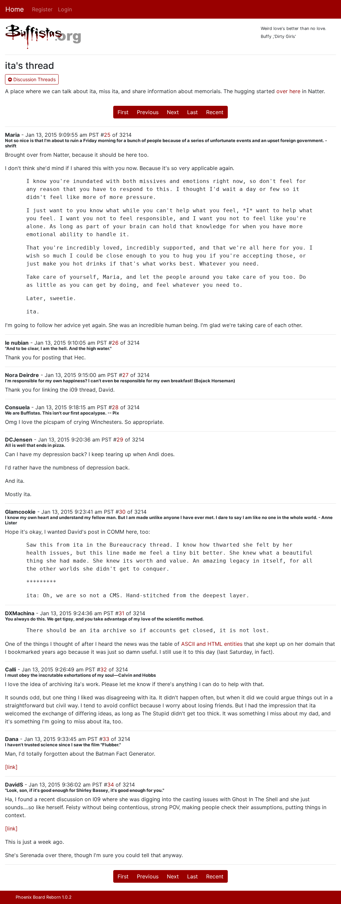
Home (14, 9)
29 (120, 439)
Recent (214, 112)
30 (122, 511)
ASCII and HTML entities (211, 643)
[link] (11, 767)
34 (110, 784)
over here (288, 91)
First (123, 112)
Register (42, 9)
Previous (148, 112)
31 (121, 613)
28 (115, 407)
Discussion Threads (34, 79)
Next (173, 112)
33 (106, 739)
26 (115, 342)
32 (103, 669)
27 (125, 375)
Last (192, 112)
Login (65, 9)
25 (107, 134)
